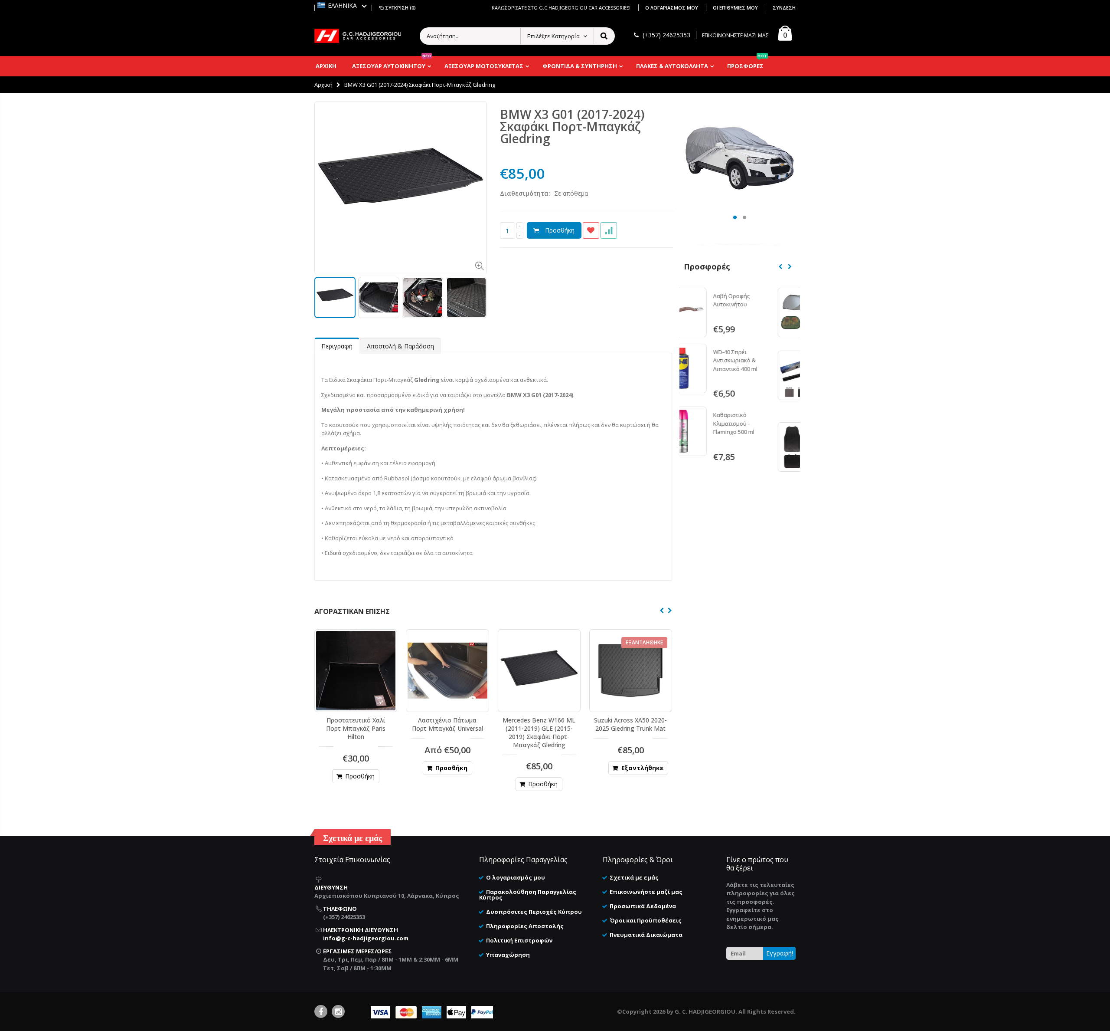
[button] (342, 5)
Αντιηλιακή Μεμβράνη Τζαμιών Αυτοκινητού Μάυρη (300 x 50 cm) (766, 371)
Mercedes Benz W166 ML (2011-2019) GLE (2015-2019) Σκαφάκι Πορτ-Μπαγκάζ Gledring (539, 732)
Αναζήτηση (604, 36)
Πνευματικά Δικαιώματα (646, 935)
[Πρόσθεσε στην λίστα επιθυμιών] (591, 230)
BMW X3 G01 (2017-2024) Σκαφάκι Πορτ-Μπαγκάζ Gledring (572, 126)
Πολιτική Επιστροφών (519, 940)
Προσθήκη (560, 230)
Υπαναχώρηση (508, 955)
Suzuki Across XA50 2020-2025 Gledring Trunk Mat (630, 724)
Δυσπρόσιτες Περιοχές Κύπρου (534, 912)
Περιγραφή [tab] (337, 346)
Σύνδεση (784, 7)
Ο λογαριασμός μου (672, 7)
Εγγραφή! (779, 953)
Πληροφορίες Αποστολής (525, 926)
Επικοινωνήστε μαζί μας (646, 892)
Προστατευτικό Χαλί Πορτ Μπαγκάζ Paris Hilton (355, 728)
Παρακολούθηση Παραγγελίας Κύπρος (527, 894)
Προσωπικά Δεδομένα (643, 906)
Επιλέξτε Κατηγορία (553, 36)
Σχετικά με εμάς (634, 877)
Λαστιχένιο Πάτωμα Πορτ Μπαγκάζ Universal (447, 724)
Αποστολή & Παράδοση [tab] (400, 346)
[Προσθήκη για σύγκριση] (609, 230)
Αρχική (323, 85)
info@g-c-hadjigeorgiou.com (365, 938)
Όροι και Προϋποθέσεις (646, 920)
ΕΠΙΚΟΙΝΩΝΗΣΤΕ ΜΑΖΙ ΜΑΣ (735, 35)
